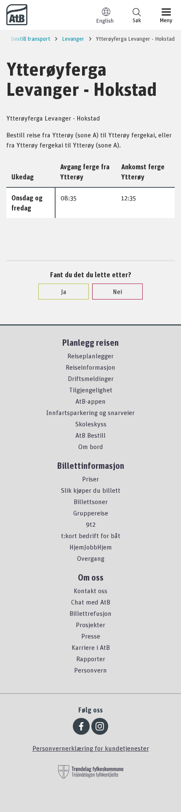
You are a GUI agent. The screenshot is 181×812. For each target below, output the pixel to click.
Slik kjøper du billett (90, 490)
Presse (90, 636)
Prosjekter (90, 624)
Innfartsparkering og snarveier (90, 412)
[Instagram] (99, 726)
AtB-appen (90, 401)
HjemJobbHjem (90, 547)
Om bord (90, 446)
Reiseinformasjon (90, 367)
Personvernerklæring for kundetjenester (90, 748)
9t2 (91, 524)
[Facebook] (81, 726)
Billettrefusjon (90, 613)
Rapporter (90, 658)
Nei (117, 291)
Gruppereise (90, 513)
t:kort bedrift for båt (90, 535)
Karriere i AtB (91, 647)
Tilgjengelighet (90, 390)
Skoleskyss (90, 424)
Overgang (90, 558)
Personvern (90, 670)
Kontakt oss (90, 590)
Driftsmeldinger (91, 378)
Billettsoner (91, 501)
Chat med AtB (90, 602)
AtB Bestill (90, 435)
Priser (90, 479)
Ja (64, 291)
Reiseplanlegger (90, 356)
